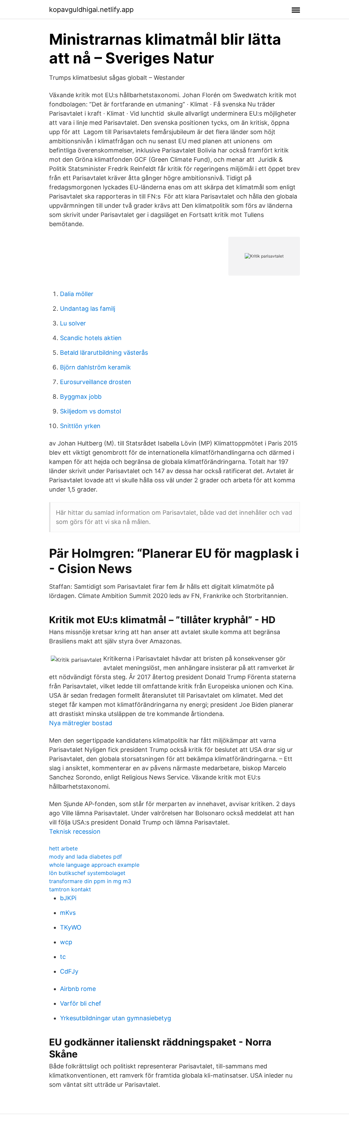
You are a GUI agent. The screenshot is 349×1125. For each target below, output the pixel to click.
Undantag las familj (87, 308)
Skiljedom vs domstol (90, 411)
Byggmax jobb (81, 396)
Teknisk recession (75, 831)
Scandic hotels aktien (91, 337)
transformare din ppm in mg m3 (90, 881)
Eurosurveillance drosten (95, 381)
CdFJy (69, 971)
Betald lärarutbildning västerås (104, 352)
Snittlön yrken (80, 425)
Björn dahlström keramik (95, 367)
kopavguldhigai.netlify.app (91, 9)
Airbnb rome (78, 988)
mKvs (68, 912)
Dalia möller (76, 293)
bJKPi (68, 898)
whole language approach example (94, 864)
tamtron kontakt (70, 889)
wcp (66, 942)
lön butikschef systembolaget (87, 873)
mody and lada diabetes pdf (85, 856)
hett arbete (63, 848)
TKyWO (70, 927)
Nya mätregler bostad (80, 723)
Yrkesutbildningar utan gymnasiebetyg (115, 1018)
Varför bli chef (80, 1003)
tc (63, 956)
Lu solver (73, 323)
